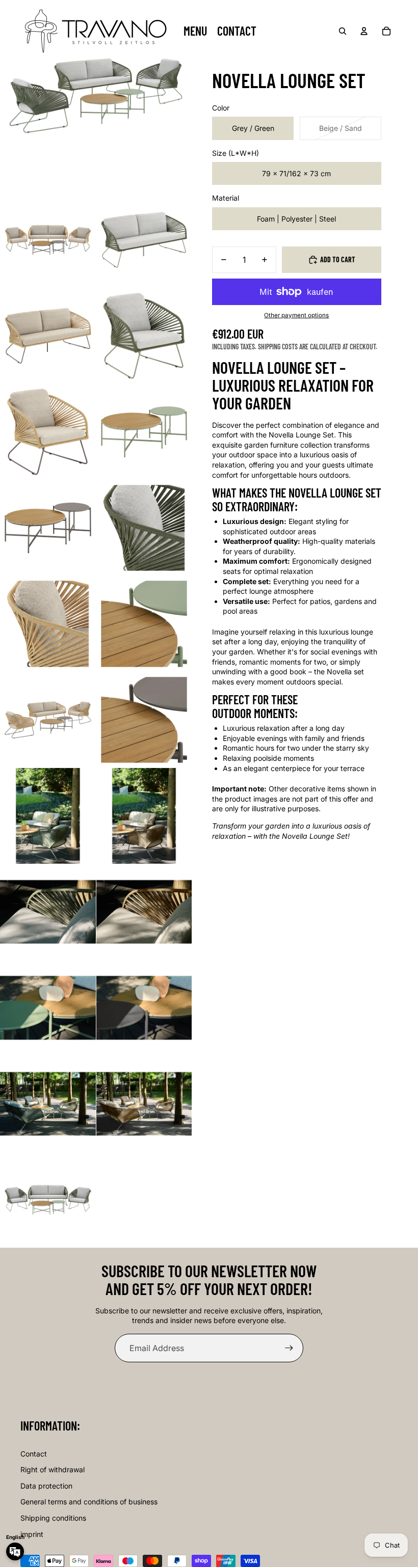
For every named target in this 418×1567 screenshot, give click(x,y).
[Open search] (342, 31)
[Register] (289, 1348)
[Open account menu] (364, 31)
